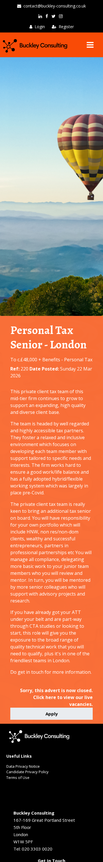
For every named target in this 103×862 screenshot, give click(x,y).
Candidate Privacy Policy (27, 771)
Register (66, 26)
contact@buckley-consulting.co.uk (54, 6)
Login (40, 26)
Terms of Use (17, 777)
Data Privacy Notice (23, 766)
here (50, 697)
